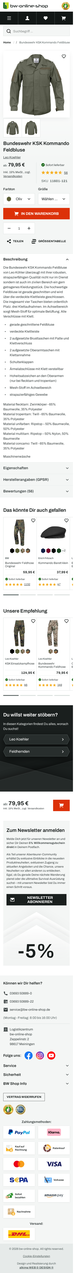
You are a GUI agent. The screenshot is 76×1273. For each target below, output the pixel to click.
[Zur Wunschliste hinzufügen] (64, 56)
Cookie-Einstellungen (36, 1256)
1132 (27, 584)
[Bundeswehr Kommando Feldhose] (53, 633)
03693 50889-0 (21, 993)
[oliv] (36, 84)
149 (59, 684)
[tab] (11, 594)
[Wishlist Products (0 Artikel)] (45, 18)
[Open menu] (9, 18)
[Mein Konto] (27, 18)
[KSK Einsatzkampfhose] (20, 633)
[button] (36, 1066)
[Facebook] (29, 1055)
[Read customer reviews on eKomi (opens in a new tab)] (66, 6)
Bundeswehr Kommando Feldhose (52, 665)
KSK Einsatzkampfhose (19, 663)
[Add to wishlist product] (33, 520)
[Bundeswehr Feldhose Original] (20, 532)
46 (25, 684)
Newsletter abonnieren (40, 900)
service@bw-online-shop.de (30, 1009)
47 (59, 584)
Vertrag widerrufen (24, 1096)
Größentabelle (52, 241)
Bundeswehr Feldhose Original (19, 564)
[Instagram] (40, 1055)
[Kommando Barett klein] (53, 532)
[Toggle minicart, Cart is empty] (64, 18)
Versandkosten (12, 176)
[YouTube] (51, 1055)
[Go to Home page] (28, 6)
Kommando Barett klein (53, 563)
